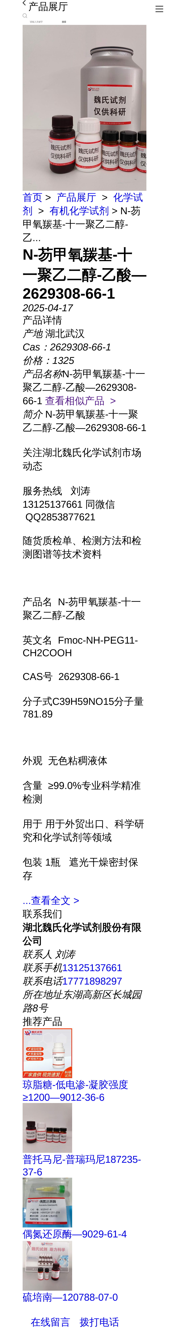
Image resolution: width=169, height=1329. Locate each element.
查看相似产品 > (80, 400)
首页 (32, 197)
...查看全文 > (51, 900)
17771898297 (92, 981)
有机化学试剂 (79, 210)
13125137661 (92, 967)
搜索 (64, 22)
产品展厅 (76, 197)
